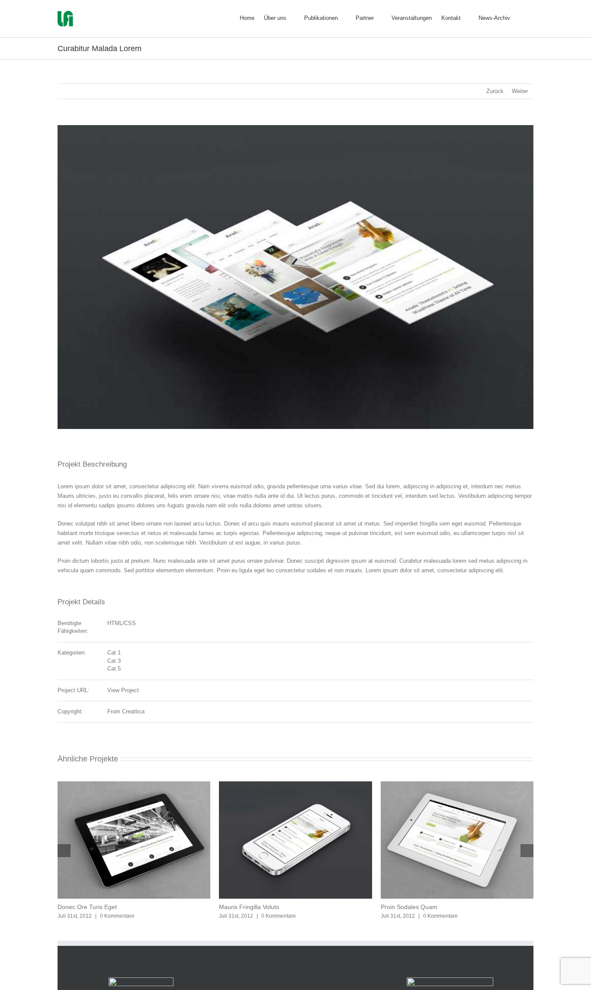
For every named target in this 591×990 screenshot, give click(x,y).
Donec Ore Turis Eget (87, 906)
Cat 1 (114, 652)
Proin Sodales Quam (409, 906)
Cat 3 (114, 661)
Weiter (520, 91)
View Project (123, 690)
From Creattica (126, 711)
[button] (522, 17)
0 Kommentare (117, 916)
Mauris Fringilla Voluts (249, 906)
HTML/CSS (121, 623)
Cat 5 (114, 668)
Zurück (495, 91)
